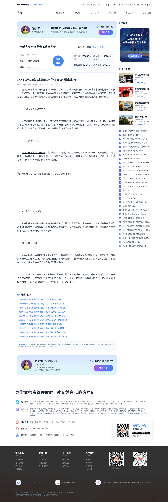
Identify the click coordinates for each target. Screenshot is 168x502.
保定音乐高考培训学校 (137, 409)
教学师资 (89, 463)
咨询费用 (105, 32)
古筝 (68, 422)
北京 (117, 401)
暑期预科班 (19, 460)
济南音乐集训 (92, 413)
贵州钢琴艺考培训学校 (104, 411)
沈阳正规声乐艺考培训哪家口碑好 (42, 413)
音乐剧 (46, 422)
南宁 (148, 401)
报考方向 (65, 466)
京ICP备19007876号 (23, 495)
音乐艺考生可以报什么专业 (132, 194)
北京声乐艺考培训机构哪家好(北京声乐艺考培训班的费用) (42, 312)
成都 (83, 401)
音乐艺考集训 (35, 409)
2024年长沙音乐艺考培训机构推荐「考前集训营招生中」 (136, 139)
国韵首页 (60, 12)
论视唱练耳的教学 (129, 206)
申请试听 (140, 83)
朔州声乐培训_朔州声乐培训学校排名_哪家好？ (136, 147)
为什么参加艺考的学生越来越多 (134, 234)
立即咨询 (103, 368)
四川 (76, 404)
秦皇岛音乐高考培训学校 (84, 409)
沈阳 (70, 401)
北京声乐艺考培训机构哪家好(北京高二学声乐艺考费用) (41, 303)
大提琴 (63, 422)
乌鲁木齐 (51, 404)
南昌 (99, 401)
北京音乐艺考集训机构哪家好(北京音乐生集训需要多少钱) (42, 332)
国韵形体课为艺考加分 (131, 135)
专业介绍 (65, 460)
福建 (42, 401)
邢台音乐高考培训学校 (120, 409)
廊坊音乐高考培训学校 (74, 411)
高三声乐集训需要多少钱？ (132, 198)
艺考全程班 (19, 463)
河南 (71, 404)
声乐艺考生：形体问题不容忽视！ (135, 246)
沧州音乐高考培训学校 (57, 411)
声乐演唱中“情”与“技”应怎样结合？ (135, 214)
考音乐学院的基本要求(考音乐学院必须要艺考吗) (136, 210)
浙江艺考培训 (35, 401)
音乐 (31, 422)
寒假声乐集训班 (103, 413)
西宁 (45, 404)
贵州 (31, 404)
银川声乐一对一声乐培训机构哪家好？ (136, 170)
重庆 (74, 401)
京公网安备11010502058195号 (45, 495)
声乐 (36, 422)
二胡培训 (129, 413)
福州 (85, 404)
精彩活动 (94, 12)
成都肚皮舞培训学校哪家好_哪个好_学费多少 (136, 218)
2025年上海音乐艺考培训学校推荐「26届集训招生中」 (137, 178)
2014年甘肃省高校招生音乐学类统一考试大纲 (136, 162)
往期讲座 (89, 469)
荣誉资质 (89, 466)
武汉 (79, 401)
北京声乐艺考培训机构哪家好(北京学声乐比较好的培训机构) (43, 320)
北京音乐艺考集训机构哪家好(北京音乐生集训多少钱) (41, 324)
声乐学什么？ (127, 190)
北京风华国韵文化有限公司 (132, 242)
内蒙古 (142, 401)
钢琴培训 (33, 415)
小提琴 (57, 422)
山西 (65, 401)
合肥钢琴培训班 (89, 411)
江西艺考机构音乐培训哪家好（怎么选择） (136, 222)
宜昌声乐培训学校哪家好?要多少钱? (135, 131)
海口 (40, 404)
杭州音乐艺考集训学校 (49, 409)
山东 (80, 404)
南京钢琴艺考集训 (137, 411)
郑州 (128, 401)
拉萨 (62, 404)
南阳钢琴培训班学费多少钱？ (133, 151)
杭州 (66, 404)
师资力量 (112, 12)
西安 (108, 401)
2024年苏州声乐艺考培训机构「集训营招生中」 (136, 230)
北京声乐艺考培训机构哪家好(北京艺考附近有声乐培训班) (42, 307)
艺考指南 (129, 12)
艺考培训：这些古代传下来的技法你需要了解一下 (136, 238)
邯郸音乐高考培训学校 (103, 409)
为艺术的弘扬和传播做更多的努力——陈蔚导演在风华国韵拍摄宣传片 (136, 143)
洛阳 (116, 404)
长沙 (132, 401)
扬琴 (73, 422)
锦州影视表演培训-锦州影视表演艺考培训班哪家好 (137, 174)
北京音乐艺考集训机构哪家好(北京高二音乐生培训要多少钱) (43, 336)
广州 (56, 401)
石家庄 (122, 401)
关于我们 (77, 12)
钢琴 (40, 422)
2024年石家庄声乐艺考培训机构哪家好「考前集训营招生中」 (136, 226)
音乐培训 (145, 413)
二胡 (51, 422)
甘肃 (36, 404)
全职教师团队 (43, 460)
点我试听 (135, 56)
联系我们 (147, 12)
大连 (120, 404)
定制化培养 (19, 469)
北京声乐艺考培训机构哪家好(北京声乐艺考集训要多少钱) (42, 316)
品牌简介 (89, 460)
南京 (47, 401)
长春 (94, 401)
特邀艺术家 (43, 463)
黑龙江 (89, 401)
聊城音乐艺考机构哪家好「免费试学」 (136, 154)
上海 (112, 401)
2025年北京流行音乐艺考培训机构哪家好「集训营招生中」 (136, 186)
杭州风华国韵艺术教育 (96, 404)
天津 (137, 401)
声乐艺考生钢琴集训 (118, 413)
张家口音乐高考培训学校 (39, 411)
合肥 (61, 401)
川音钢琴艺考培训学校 (122, 411)
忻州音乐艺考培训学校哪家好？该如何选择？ (136, 202)
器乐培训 (137, 413)
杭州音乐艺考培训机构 (63, 413)
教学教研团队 (43, 466)
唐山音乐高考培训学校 (66, 409)
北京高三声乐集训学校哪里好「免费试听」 (136, 182)
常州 (111, 404)
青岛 (107, 404)
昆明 (103, 401)
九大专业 (65, 463)
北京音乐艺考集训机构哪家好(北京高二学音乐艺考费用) (41, 328)
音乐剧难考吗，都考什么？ (132, 158)
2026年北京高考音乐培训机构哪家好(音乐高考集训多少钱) (136, 166)
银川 (57, 404)
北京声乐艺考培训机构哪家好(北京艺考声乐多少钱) (40, 299)
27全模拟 (18, 466)
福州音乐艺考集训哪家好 (33, 152)
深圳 (51, 401)
